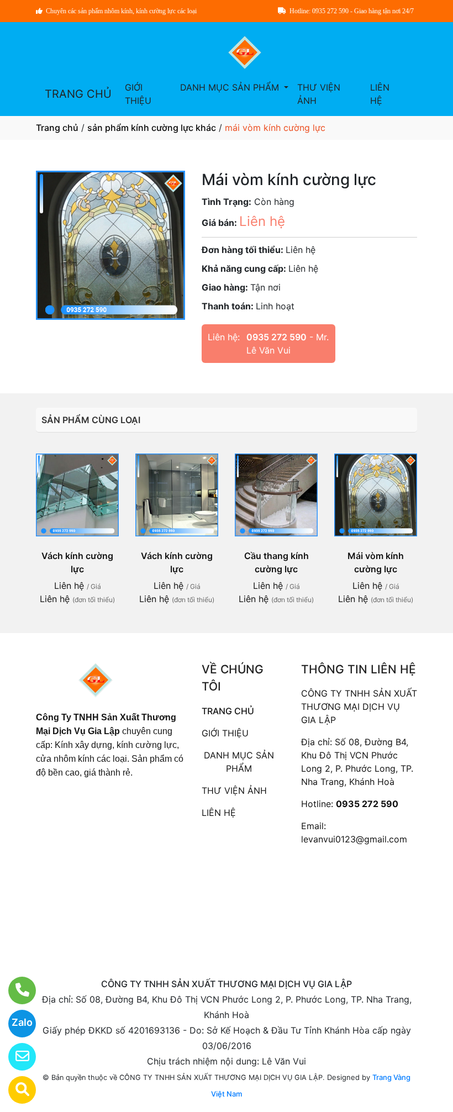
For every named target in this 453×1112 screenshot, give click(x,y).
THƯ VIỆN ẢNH (318, 94)
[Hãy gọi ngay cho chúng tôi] (15, 990)
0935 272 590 (276, 336)
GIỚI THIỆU (138, 94)
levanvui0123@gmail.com (354, 839)
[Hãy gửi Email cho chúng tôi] (15, 1057)
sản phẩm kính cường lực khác (151, 127)
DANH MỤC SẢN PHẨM (231, 87)
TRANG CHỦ (78, 94)
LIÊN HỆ (379, 94)
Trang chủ (57, 127)
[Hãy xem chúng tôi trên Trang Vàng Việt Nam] (15, 1090)
